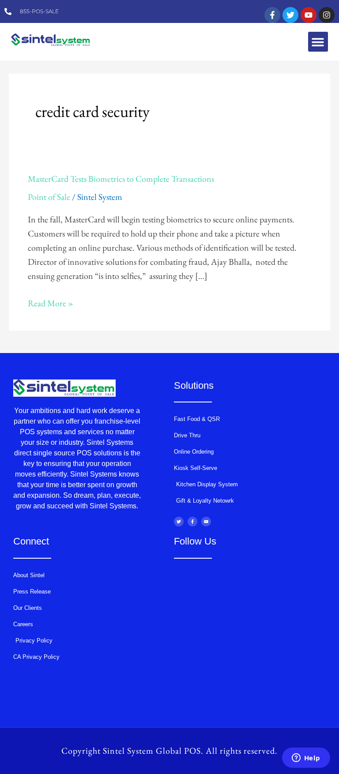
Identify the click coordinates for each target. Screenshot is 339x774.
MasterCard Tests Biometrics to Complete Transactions (121, 178)
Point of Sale (49, 197)
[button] (318, 42)
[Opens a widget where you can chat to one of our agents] (306, 759)
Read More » (50, 302)
